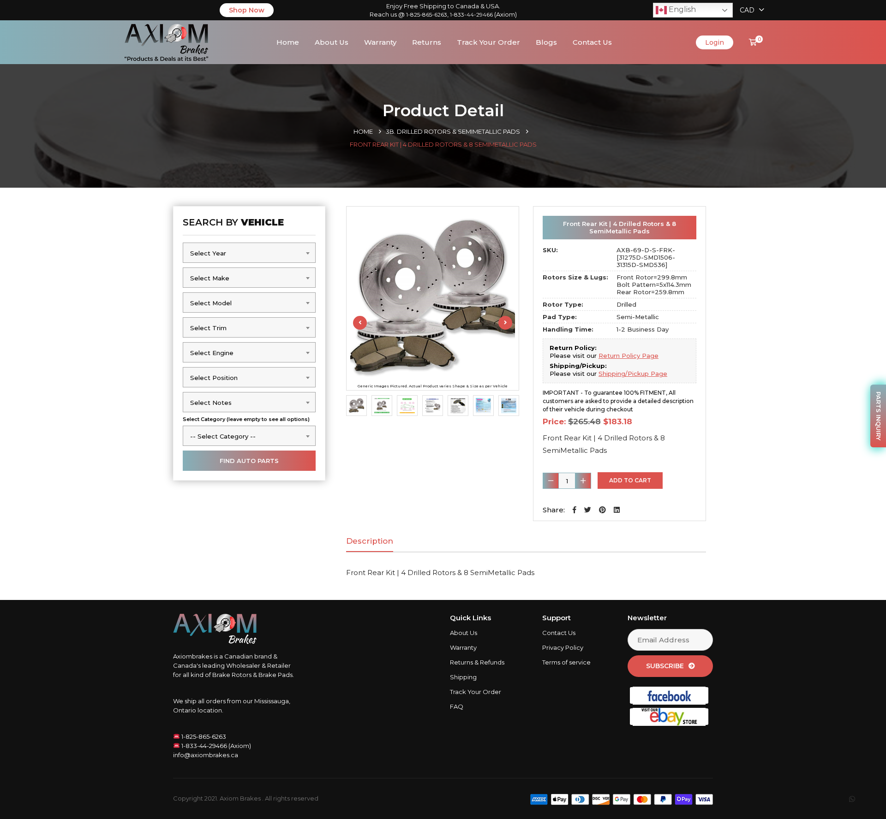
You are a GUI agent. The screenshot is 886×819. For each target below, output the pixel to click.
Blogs (546, 42)
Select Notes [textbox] (211, 402)
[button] (574, 509)
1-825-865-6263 (426, 14)
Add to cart (630, 480)
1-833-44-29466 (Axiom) (215, 745)
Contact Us (592, 42)
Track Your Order (488, 42)
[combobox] (249, 253)
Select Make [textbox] (209, 278)
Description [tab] (369, 541)
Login (714, 42)
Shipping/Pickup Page (633, 373)
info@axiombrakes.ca (205, 755)
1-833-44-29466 (471, 14)
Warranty (380, 42)
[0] (753, 42)
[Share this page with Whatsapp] (860, 799)
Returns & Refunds (477, 662)
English (681, 9)
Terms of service (566, 662)
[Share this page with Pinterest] (602, 509)
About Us (331, 42)
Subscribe (665, 666)
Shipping (463, 677)
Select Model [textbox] (211, 303)
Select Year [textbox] (208, 253)
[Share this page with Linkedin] (617, 509)
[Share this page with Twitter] (587, 509)
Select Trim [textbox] (208, 328)
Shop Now (246, 10)
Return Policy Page (629, 355)
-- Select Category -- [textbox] (223, 436)
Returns (426, 42)
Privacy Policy (562, 647)
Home (287, 42)
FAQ (456, 706)
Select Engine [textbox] (211, 352)
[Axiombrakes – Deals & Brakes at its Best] (166, 41)
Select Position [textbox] (214, 377)
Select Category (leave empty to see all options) (246, 419)
